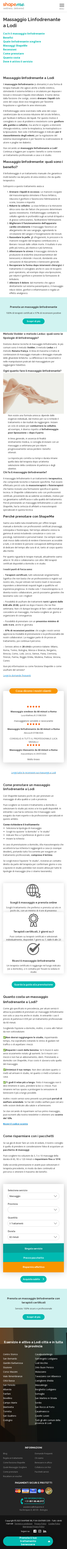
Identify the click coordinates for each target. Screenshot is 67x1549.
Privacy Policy (40, 1523)
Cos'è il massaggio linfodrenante (24, 33)
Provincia (13, 1204)
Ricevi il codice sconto (15, 1123)
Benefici (8, 37)
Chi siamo (39, 1458)
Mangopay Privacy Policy (33, 1526)
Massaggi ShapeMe (15, 45)
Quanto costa (11, 57)
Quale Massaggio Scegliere (15, 1467)
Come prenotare (13, 53)
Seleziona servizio (17, 1190)
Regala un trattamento (13, 1458)
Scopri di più (33, 321)
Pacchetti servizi (42, 1471)
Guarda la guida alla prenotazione (33, 984)
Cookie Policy (54, 1523)
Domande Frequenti (44, 1453)
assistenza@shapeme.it (33, 1506)
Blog (5, 1453)
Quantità (12, 1217)
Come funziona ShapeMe (14, 1462)
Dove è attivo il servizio (18, 61)
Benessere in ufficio (43, 1462)
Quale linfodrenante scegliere (22, 41)
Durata (11, 1231)
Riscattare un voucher (12, 1476)
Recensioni (10, 49)
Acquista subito (31, 1279)
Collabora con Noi (43, 1467)
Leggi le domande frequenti (17, 675)
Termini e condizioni (23, 1523)
